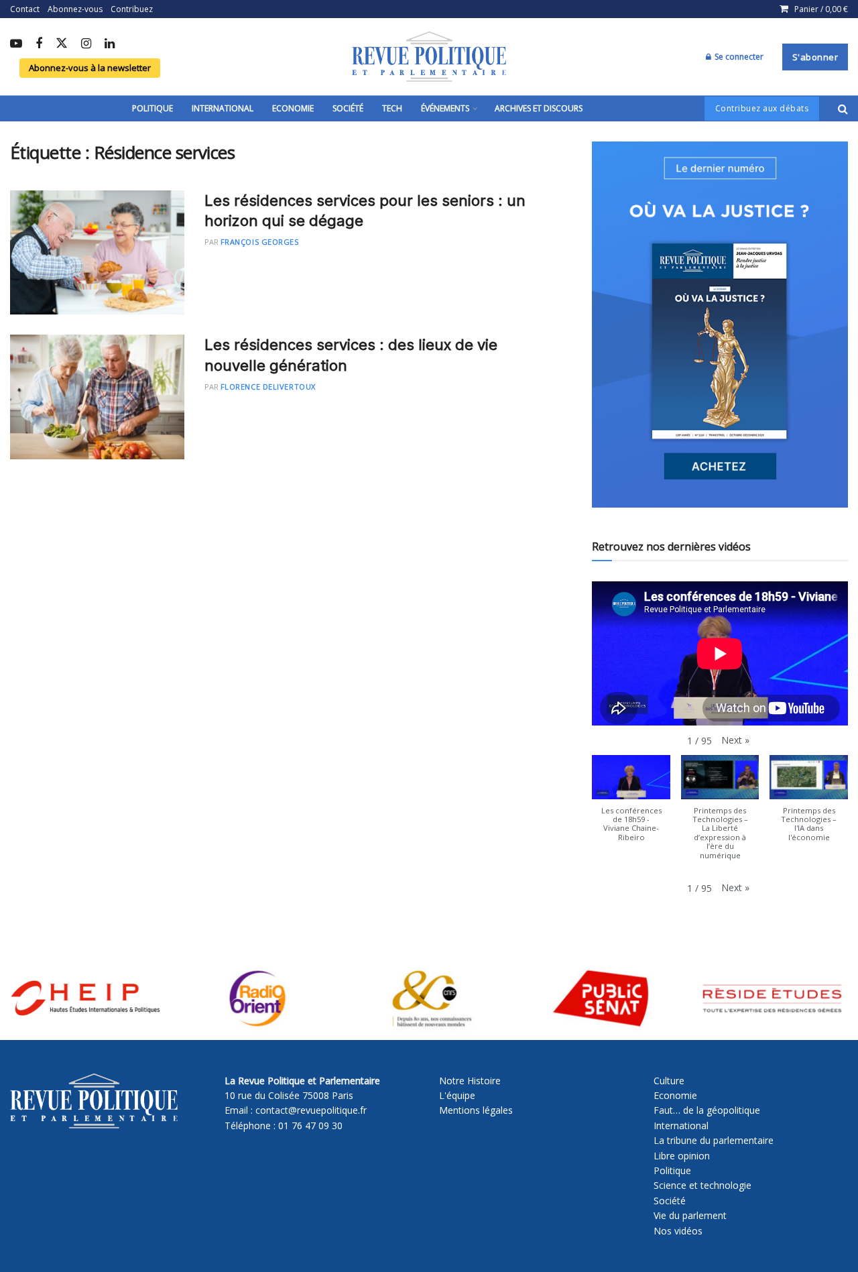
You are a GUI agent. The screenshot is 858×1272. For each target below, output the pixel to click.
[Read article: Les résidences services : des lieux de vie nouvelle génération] (97, 397)
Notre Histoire (470, 1080)
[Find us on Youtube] (16, 44)
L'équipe (457, 1095)
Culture (669, 1080)
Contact (25, 9)
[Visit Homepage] (429, 57)
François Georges (260, 242)
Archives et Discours (539, 108)
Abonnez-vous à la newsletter (90, 68)
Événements (445, 108)
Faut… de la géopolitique (707, 1110)
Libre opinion (682, 1155)
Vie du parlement (690, 1215)
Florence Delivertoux (268, 387)
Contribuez (132, 9)
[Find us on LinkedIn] (110, 44)
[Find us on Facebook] (39, 44)
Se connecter (738, 56)
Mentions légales (476, 1110)
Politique (152, 108)
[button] (735, 740)
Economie (293, 108)
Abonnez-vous (75, 9)
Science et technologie (702, 1185)
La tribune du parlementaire (714, 1140)
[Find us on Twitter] (62, 44)
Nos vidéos (678, 1230)
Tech (392, 108)
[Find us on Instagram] (86, 44)
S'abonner (815, 57)
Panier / (821, 9)
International (222, 108)
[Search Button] (843, 108)
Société (347, 108)
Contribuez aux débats (762, 108)
